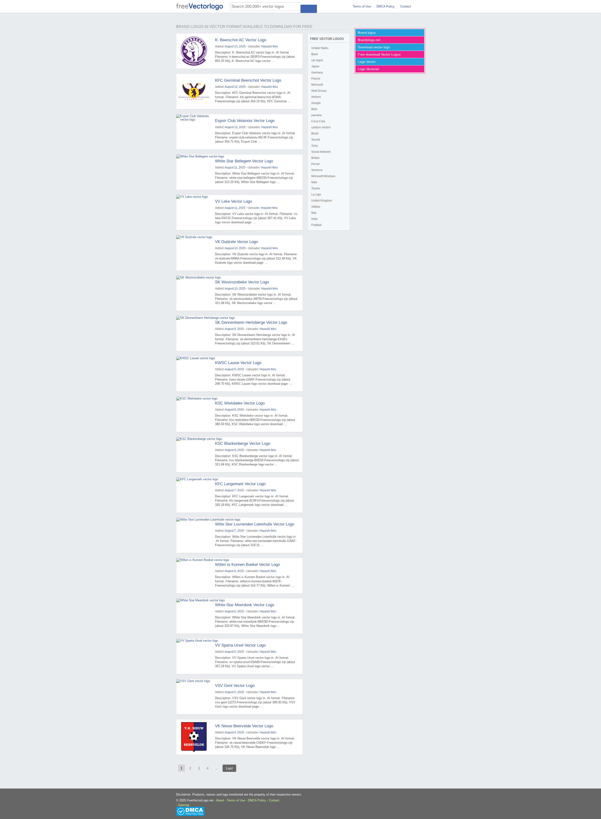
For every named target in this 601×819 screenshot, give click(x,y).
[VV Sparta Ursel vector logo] (194, 656)
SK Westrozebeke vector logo (242, 282)
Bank (314, 54)
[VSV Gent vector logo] (194, 696)
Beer (314, 109)
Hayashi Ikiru (269, 46)
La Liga (316, 194)
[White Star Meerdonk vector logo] (194, 616)
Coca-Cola (318, 121)
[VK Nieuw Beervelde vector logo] (194, 737)
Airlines (316, 97)
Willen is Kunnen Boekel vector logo (247, 564)
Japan (315, 66)
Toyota (315, 188)
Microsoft (317, 84)
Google (316, 103)
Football (316, 225)
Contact (405, 6)
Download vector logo (374, 47)
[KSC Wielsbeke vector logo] (194, 414)
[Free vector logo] (199, 6)
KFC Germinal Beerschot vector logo (248, 80)
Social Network (321, 151)
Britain (315, 158)
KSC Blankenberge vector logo (242, 443)
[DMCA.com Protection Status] (190, 811)
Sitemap (183, 805)
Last (229, 768)
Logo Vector (367, 62)
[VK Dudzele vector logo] (194, 252)
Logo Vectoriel (368, 69)
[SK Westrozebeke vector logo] (194, 293)
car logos (317, 60)
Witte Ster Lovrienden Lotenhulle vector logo (254, 524)
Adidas (315, 206)
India (314, 219)
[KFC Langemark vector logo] (194, 495)
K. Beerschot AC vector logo (240, 40)
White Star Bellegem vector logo (244, 161)
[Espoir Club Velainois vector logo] (194, 131)
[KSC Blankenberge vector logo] (194, 454)
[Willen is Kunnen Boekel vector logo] (194, 575)
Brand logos (367, 32)
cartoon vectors (321, 127)
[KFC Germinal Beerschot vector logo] (194, 91)
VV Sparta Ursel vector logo (240, 645)
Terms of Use (362, 6)
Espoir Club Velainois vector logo (244, 120)
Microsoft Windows (323, 176)
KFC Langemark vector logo (240, 484)
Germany (317, 72)
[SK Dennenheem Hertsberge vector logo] (194, 333)
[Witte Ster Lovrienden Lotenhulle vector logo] (194, 535)
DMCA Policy (386, 6)
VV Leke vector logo (233, 201)
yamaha (316, 115)
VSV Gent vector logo (234, 685)
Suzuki (315, 139)
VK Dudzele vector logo (236, 242)
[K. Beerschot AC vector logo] (194, 51)
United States (319, 48)
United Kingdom (321, 200)
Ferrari (315, 164)
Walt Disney (319, 90)
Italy (313, 212)
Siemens (317, 170)
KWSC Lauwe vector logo (238, 363)
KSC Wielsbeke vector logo (240, 403)
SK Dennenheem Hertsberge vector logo (251, 322)
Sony (314, 145)
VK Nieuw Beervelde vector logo (244, 726)
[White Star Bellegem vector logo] (194, 172)
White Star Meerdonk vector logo (244, 605)
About (220, 800)
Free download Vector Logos (379, 54)
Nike (314, 182)
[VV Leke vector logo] (194, 212)
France (315, 78)
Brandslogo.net (369, 40)
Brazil (315, 133)
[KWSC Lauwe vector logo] (194, 374)
